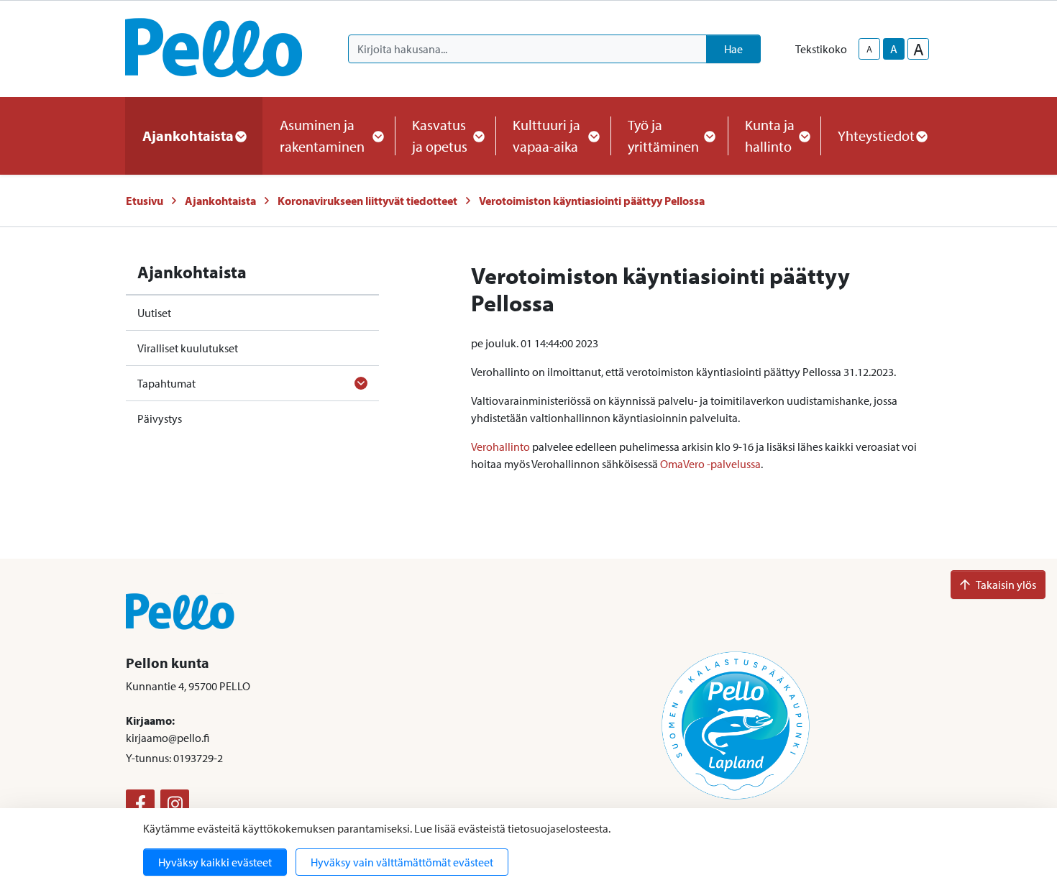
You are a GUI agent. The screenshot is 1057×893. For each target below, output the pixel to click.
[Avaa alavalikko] (360, 383)
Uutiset (154, 313)
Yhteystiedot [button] (876, 136)
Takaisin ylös (1006, 584)
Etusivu (144, 200)
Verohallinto (500, 446)
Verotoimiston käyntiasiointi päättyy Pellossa (592, 200)
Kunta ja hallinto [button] (770, 135)
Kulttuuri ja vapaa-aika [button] (546, 135)
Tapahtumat (166, 383)
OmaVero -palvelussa (710, 464)
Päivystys (159, 418)
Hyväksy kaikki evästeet (215, 862)
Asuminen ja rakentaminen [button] (322, 135)
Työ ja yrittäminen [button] (663, 135)
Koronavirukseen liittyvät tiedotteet (367, 200)
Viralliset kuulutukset (187, 348)
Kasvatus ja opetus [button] (439, 135)
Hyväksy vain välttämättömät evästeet (402, 862)
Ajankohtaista (220, 200)
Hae (733, 49)
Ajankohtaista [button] (188, 136)
